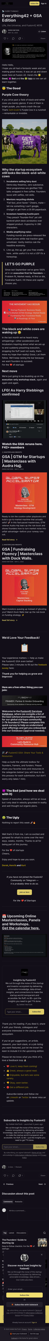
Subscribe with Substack (26, 1304)
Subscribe (24, 1295)
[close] (42, 1255)
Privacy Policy (29, 1315)
